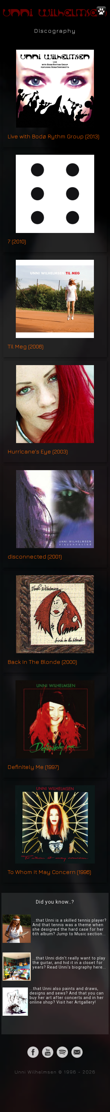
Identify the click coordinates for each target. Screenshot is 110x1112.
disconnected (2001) (35, 556)
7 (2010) (17, 241)
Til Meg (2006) (25, 346)
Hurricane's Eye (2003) (38, 451)
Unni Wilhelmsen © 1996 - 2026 (55, 1071)
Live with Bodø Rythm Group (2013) (53, 136)
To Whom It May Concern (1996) (49, 872)
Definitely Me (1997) (33, 767)
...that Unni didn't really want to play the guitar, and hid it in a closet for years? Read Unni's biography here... (69, 962)
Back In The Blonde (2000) (42, 662)
